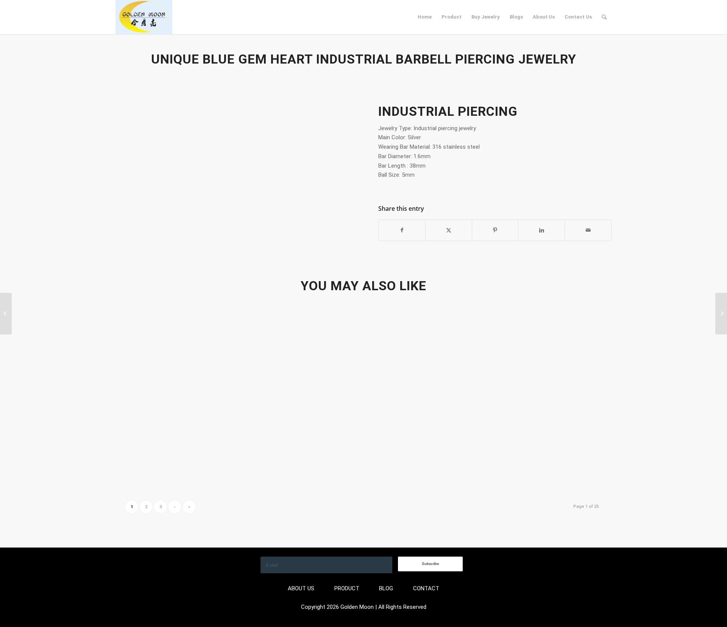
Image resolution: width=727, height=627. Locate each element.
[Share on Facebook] (402, 230)
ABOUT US (301, 588)
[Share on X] (449, 230)
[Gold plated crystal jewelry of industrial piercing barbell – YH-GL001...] (6, 314)
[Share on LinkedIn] (541, 230)
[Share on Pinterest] (495, 230)
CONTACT (426, 588)
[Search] (604, 17)
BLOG (386, 588)
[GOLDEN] (143, 17)
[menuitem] (425, 17)
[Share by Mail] (588, 230)
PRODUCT (346, 588)
